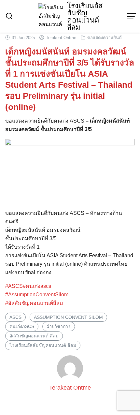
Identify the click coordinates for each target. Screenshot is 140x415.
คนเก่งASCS (21, 326)
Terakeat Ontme (61, 37)
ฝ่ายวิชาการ (59, 326)
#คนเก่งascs (37, 286)
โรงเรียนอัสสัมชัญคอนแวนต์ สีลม (85, 16)
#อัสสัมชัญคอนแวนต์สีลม (34, 303)
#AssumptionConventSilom (36, 294)
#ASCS (14, 286)
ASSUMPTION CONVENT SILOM (68, 317)
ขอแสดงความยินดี (104, 37)
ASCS (15, 317)
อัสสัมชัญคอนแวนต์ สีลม (34, 335)
